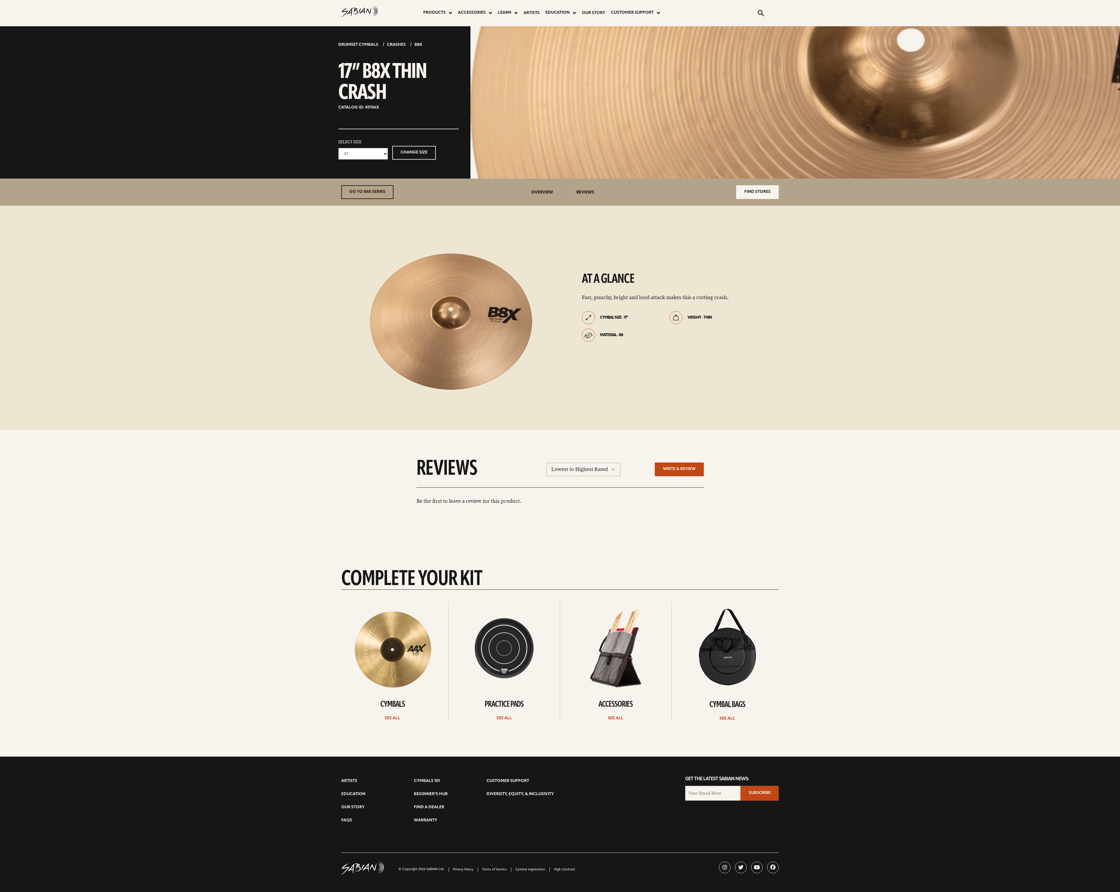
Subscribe (760, 793)
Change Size (414, 152)
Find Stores (757, 192)
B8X (418, 45)
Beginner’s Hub (431, 794)
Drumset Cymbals (358, 45)
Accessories (472, 13)
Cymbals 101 (427, 781)
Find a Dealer (429, 807)
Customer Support (632, 13)
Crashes (396, 45)
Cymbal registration (530, 869)
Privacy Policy (463, 869)
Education (557, 13)
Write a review (679, 469)
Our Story (593, 13)
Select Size (349, 142)
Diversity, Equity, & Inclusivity (520, 794)
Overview (542, 192)
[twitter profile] (741, 867)
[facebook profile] (773, 867)
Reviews (585, 192)
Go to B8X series (367, 192)
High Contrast (564, 869)
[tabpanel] (450, 321)
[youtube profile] (757, 867)
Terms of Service (494, 869)
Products (434, 13)
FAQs (346, 820)
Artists (532, 13)
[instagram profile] (725, 867)
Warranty (425, 820)
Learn (504, 13)
